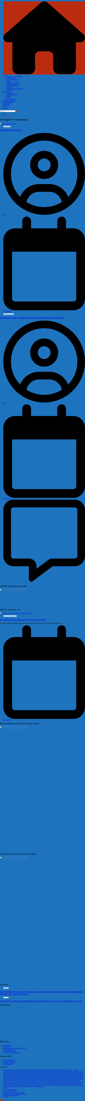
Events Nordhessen (12, 84)
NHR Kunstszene (8, 102)
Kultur (8, 81)
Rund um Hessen (12, 94)
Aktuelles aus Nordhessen (14, 76)
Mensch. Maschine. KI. (13, 82)
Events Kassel (11, 78)
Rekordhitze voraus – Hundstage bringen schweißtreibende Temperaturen (32, 318)
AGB (4, 1088)
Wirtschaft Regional (12, 85)
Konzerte (9, 87)
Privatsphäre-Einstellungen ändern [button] (13, 1092)
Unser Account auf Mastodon (11, 1052)
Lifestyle (9, 96)
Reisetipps (6, 105)
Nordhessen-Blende (9, 1063)
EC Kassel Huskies (9, 1060)
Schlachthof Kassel (9, 1049)
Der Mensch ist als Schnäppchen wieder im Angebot (23, 620)
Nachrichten (6, 91)
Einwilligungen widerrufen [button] (11, 1095)
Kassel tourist (7, 1045)
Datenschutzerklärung (9, 1091)
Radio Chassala (8, 1064)
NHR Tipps (10, 90)
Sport (4, 106)
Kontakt (5, 108)
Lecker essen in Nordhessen (15, 88)
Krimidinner (6, 1046)
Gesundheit (6, 103)
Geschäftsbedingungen (10, 1089)
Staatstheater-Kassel (9, 1051)
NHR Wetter (6, 126)
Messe (9, 97)
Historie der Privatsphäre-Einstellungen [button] (14, 1094)
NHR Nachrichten (8, 314)
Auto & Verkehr (11, 99)
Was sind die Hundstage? (11, 130)
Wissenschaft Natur (12, 79)
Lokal (5, 75)
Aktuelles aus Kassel (9, 100)
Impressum (43, 1078)
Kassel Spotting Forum (10, 1061)
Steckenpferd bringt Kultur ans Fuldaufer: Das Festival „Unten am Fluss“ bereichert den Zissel (41, 1001)
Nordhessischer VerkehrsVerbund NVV (14, 1048)
